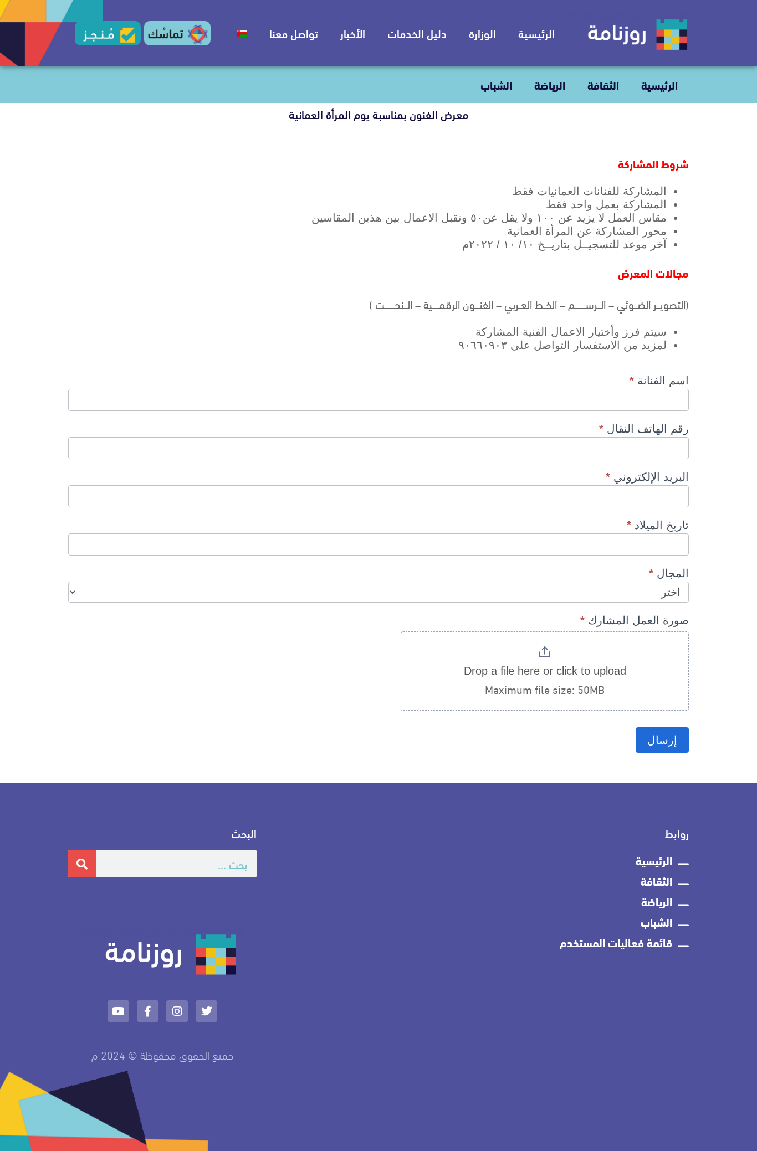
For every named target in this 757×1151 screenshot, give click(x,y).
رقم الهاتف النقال (644, 429)
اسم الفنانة (659, 380)
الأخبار (352, 33)
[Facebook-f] (147, 1011)
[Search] (82, 863)
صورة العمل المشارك (634, 620)
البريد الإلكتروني (647, 477)
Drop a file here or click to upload (545, 671)
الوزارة (482, 33)
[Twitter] (206, 1011)
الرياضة (549, 84)
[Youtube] (118, 1011)
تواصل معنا (293, 33)
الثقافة (603, 84)
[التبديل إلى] (242, 33)
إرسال (662, 740)
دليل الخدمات (417, 33)
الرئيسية (536, 33)
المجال (669, 573)
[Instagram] (177, 1011)
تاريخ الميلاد (658, 525)
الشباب (496, 84)
